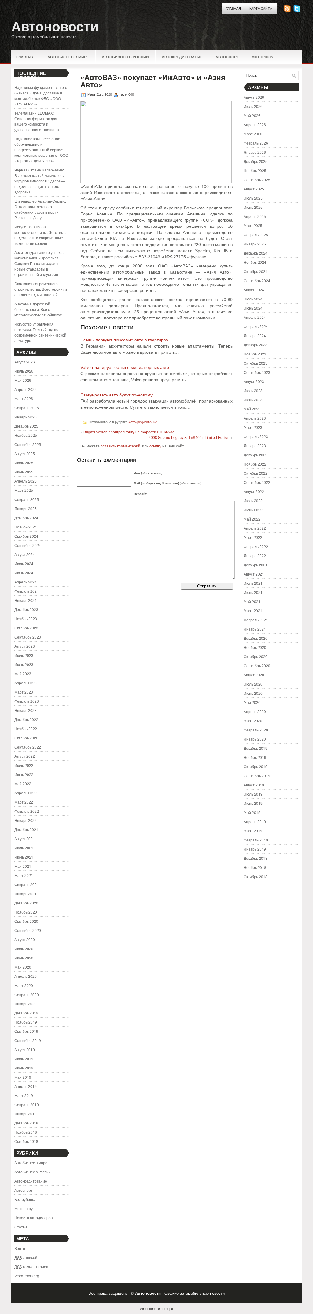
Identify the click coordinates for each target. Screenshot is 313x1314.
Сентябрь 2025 (27, 444)
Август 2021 (24, 838)
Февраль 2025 (26, 499)
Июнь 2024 (23, 572)
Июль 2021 (23, 847)
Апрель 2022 (25, 792)
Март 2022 (23, 801)
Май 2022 (22, 783)
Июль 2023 (23, 655)
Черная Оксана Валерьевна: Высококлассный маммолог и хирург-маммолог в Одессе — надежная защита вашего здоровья (39, 180)
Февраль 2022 (26, 811)
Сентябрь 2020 (27, 930)
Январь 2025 (25, 508)
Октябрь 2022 (26, 737)
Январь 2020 (25, 1003)
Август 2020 (24, 939)
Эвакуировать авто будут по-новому (116, 394)
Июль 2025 (23, 462)
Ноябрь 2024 (25, 526)
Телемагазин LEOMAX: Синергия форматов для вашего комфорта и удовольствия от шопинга (36, 121)
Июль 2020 (23, 948)
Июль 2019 (23, 1058)
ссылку (155, 445)
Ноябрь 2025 (25, 435)
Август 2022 (24, 756)
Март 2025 (23, 490)
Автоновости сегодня (156, 1308)
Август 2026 (24, 361)
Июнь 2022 (23, 774)
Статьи (20, 1226)
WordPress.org (26, 1275)
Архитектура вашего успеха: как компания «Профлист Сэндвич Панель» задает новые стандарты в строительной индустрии (39, 263)
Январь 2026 (25, 416)
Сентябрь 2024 (27, 545)
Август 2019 (24, 1049)
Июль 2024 (23, 563)
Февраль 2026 (26, 407)
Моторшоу (262, 57)
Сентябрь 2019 (27, 1040)
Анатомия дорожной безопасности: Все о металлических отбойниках (38, 309)
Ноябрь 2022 (25, 728)
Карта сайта (260, 8)
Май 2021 (22, 866)
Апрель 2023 (25, 682)
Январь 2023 (25, 710)
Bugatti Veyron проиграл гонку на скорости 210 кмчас (128, 431)
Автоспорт (227, 57)
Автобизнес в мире (68, 57)
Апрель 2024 (25, 581)
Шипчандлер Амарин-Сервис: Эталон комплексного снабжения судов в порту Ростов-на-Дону (40, 209)
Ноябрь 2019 (25, 1022)
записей (25, 1257)
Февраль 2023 (26, 701)
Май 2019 (22, 1077)
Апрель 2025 (25, 481)
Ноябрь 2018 (25, 1132)
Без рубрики (25, 1199)
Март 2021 (23, 875)
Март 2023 (23, 691)
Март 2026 (23, 398)
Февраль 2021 (26, 884)
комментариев (31, 1266)
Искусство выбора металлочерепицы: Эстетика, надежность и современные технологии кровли (40, 235)
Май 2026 (22, 380)
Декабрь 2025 (26, 426)
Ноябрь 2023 (25, 618)
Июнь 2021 (23, 856)
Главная (233, 8)
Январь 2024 (25, 600)
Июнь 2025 (23, 471)
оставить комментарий (120, 445)
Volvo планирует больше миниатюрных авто (124, 367)
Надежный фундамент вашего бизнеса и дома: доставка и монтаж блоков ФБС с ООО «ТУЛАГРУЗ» (40, 95)
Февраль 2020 (26, 994)
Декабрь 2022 (26, 719)
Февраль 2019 (26, 1104)
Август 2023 (24, 646)
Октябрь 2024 (26, 536)
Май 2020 (22, 967)
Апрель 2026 (25, 389)
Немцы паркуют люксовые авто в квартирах (124, 339)
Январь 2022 (25, 820)
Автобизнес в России (125, 57)
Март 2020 (23, 985)
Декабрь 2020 (26, 902)
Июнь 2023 (23, 664)
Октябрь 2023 (26, 627)
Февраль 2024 (26, 591)
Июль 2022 (23, 765)
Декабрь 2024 (26, 517)
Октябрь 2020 (26, 921)
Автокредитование (182, 57)
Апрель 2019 (25, 1086)
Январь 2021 (25, 893)
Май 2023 (22, 673)
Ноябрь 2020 (25, 912)
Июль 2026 (23, 371)
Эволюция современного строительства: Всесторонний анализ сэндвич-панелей (40, 289)
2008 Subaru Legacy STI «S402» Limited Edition (189, 437)
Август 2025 (24, 453)
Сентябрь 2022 (27, 746)
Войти (19, 1248)
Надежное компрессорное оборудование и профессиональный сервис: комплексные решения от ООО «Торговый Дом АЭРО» (41, 149)
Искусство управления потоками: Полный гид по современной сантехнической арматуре (40, 332)
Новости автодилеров (33, 1217)
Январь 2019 (25, 1113)
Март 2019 (23, 1095)
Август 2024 (24, 554)
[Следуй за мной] (297, 10)
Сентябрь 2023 (27, 636)
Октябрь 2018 (26, 1141)
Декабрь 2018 (26, 1122)
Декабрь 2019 (26, 1012)
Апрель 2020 (25, 976)
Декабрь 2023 (26, 609)
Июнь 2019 (23, 1067)
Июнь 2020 (23, 957)
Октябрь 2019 (26, 1031)
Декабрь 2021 (26, 829)
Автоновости (54, 26)
